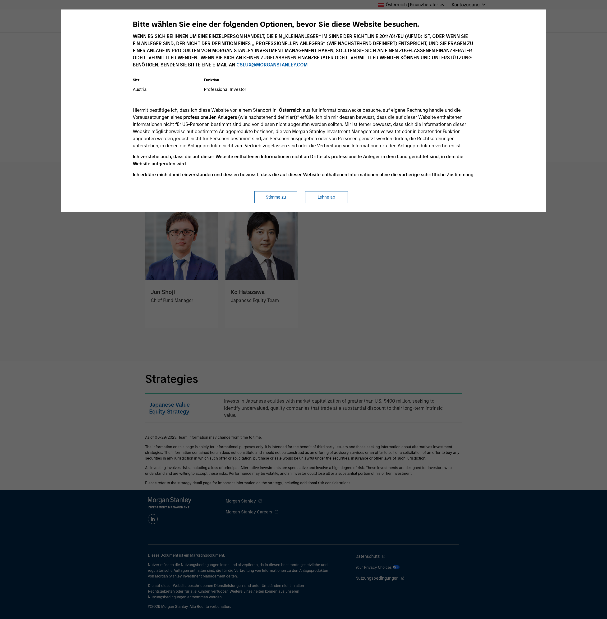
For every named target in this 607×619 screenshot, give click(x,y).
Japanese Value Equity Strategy (169, 408)
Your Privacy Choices (374, 567)
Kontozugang (466, 5)
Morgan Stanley (241, 501)
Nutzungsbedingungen (377, 578)
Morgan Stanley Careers (249, 512)
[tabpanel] (303, 262)
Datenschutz (367, 556)
